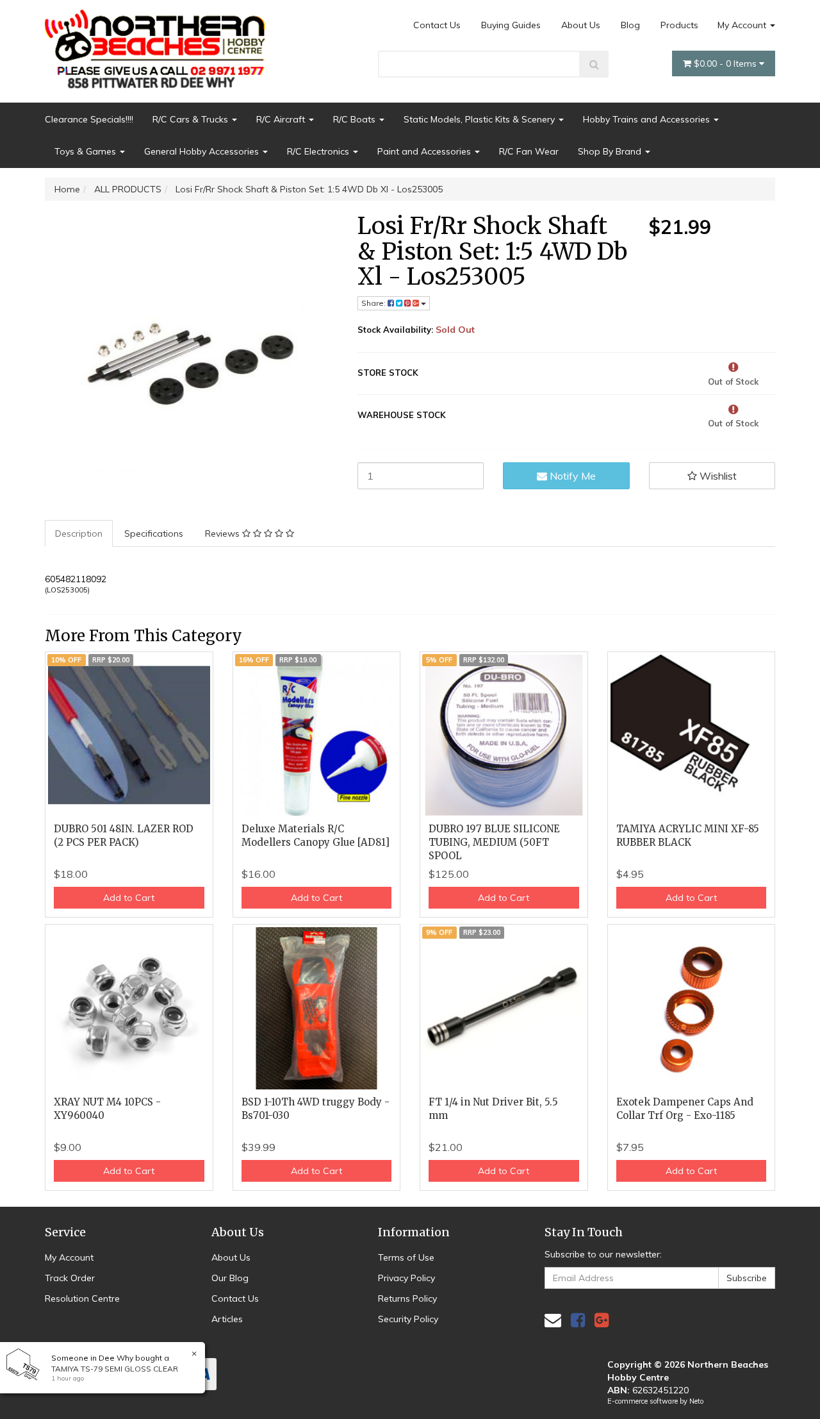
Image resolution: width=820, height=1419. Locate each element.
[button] (712, 475)
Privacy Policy (406, 1278)
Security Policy (408, 1319)
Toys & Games (86, 151)
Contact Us (437, 25)
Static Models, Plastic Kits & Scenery (480, 119)
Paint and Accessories (425, 151)
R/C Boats (355, 119)
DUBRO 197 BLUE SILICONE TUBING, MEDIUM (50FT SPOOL (494, 842)
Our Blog (230, 1278)
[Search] (594, 64)
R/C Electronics (319, 151)
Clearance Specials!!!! (89, 119)
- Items (726, 63)
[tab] (79, 533)
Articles (227, 1319)
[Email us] (553, 1320)
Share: (374, 303)
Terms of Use (406, 1257)
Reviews (223, 533)
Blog (630, 25)
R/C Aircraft (282, 119)
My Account (743, 25)
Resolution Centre (82, 1298)
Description (78, 533)
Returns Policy (407, 1298)
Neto (696, 1401)
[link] (578, 1320)
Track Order (70, 1278)
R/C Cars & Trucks (191, 119)
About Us (580, 25)
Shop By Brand (611, 151)
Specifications (153, 533)
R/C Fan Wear (529, 151)
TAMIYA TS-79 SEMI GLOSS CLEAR (114, 1368)
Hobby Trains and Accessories (647, 119)
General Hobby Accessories (202, 151)
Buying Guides (511, 25)
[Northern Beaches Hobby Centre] (159, 44)
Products (679, 25)
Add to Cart (128, 897)
